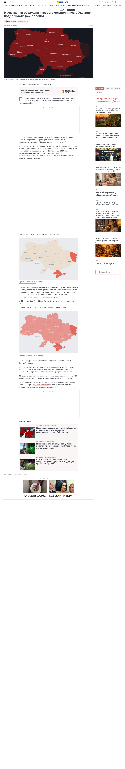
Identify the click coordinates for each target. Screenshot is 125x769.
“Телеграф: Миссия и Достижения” (79, 5)
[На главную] (62, 2)
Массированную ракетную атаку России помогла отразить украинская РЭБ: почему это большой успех (56, 446)
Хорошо (70, 10)
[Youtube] (108, 2)
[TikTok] (115, 2)
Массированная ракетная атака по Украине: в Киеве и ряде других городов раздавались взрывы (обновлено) (56, 430)
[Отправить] (24, 2)
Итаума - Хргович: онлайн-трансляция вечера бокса (105, 145)
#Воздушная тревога (21, 474)
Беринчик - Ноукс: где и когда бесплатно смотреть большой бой (107, 264)
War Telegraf (40, 425)
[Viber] (102, 2)
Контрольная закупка (45, 5)
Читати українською (11, 25)
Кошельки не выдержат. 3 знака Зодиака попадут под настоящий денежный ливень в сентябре (107, 240)
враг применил (42, 385)
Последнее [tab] (99, 88)
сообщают (30, 137)
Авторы (99, 5)
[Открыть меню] (5, 2)
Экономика (119, 5)
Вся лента (98, 92)
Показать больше (105, 272)
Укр (120, 2)
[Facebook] (99, 2)
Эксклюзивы (60, 5)
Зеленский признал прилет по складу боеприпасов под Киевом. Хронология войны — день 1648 (108, 100)
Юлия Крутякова (12, 21)
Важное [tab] (117, 88)
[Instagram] (113, 2)
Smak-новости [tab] (109, 88)
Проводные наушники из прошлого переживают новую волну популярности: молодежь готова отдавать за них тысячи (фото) (107, 214)
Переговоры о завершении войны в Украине (20, 5)
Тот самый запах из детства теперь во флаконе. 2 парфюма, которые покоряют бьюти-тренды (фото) (107, 169)
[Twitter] (110, 2)
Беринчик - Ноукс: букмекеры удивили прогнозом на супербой (106, 203)
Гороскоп (108, 5)
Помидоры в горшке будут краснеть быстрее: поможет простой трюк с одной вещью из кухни (108, 110)
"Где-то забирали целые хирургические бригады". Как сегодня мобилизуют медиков (106, 194)
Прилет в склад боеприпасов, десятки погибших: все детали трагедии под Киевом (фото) (107, 135)
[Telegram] (105, 2)
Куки (61, 10)
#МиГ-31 (10, 474)
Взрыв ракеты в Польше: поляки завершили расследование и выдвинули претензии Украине (55, 462)
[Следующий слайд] (122, 6)
